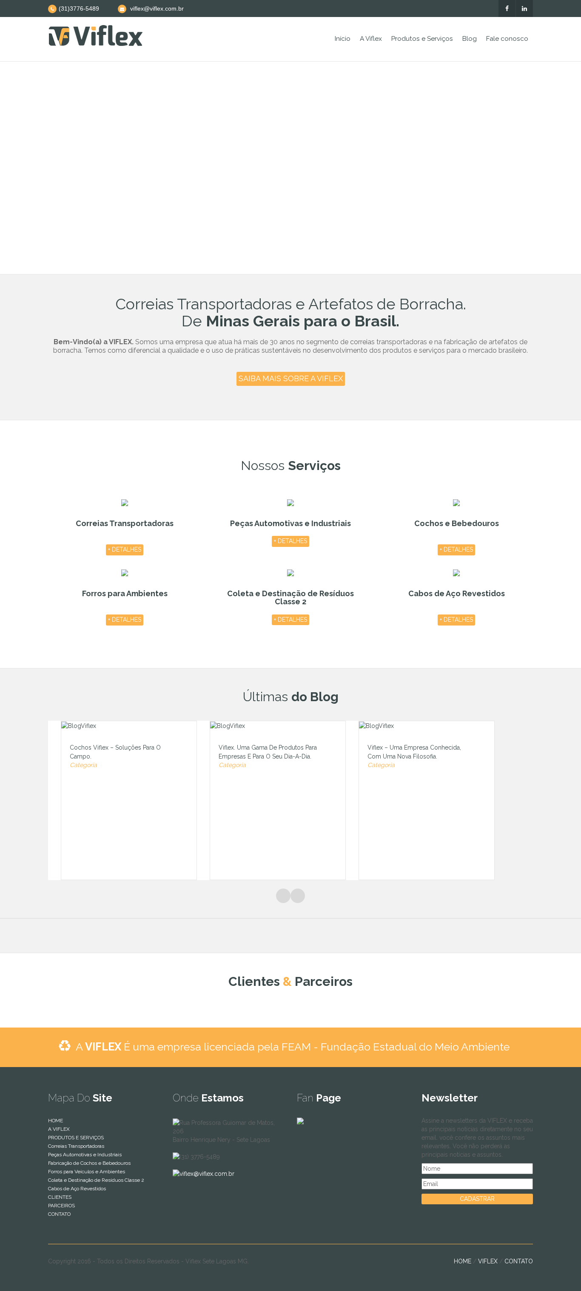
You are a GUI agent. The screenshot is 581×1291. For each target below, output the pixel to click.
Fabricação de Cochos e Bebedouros (89, 1163)
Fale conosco (507, 38)
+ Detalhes (124, 549)
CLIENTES (59, 1197)
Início (342, 38)
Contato (518, 1261)
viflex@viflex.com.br (206, 1173)
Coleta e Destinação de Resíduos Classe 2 (96, 1180)
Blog (469, 38)
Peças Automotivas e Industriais (85, 1155)
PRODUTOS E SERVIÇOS (76, 1138)
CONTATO (59, 1214)
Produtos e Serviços (422, 38)
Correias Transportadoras (76, 1146)
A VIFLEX (59, 1129)
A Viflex (371, 38)
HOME (55, 1121)
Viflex (488, 1261)
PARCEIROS (61, 1206)
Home (462, 1261)
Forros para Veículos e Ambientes (86, 1172)
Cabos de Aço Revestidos (77, 1189)
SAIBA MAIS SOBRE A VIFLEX (291, 378)
